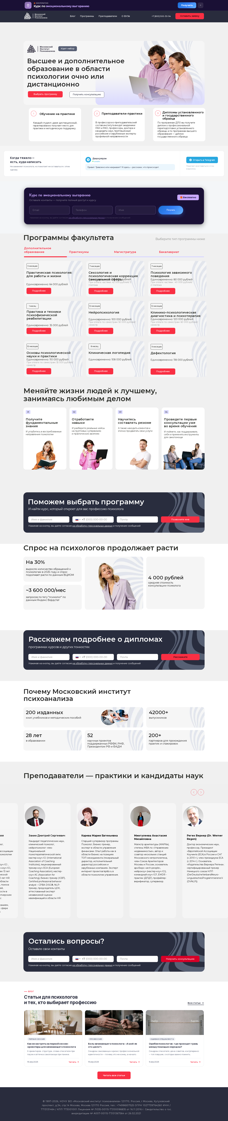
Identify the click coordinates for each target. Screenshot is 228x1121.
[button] (86, 94)
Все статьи (194, 1002)
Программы (87, 16)
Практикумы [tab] (79, 252)
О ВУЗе (126, 16)
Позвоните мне (180, 519)
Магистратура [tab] (125, 252)
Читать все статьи (114, 1075)
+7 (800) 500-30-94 (161, 16)
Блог (72, 16)
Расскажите (180, 657)
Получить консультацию (180, 959)
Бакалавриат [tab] (169, 252)
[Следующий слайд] (201, 792)
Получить (187, 5)
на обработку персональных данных (87, 217)
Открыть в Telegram (204, 159)
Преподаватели (107, 16)
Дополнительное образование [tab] (37, 250)
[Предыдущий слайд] (194, 792)
